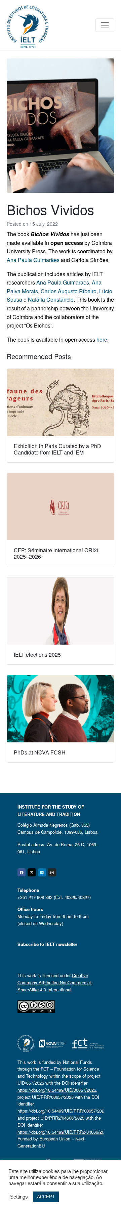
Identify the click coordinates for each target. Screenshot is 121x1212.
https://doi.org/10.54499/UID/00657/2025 (56, 1090)
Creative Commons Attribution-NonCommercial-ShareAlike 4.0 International (54, 982)
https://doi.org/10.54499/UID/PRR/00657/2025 (62, 1111)
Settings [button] (19, 1197)
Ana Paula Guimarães (33, 260)
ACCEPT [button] (46, 1196)
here (101, 339)
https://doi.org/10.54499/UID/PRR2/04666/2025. (63, 1132)
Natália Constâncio (51, 299)
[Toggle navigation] (104, 25)
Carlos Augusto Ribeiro (68, 291)
